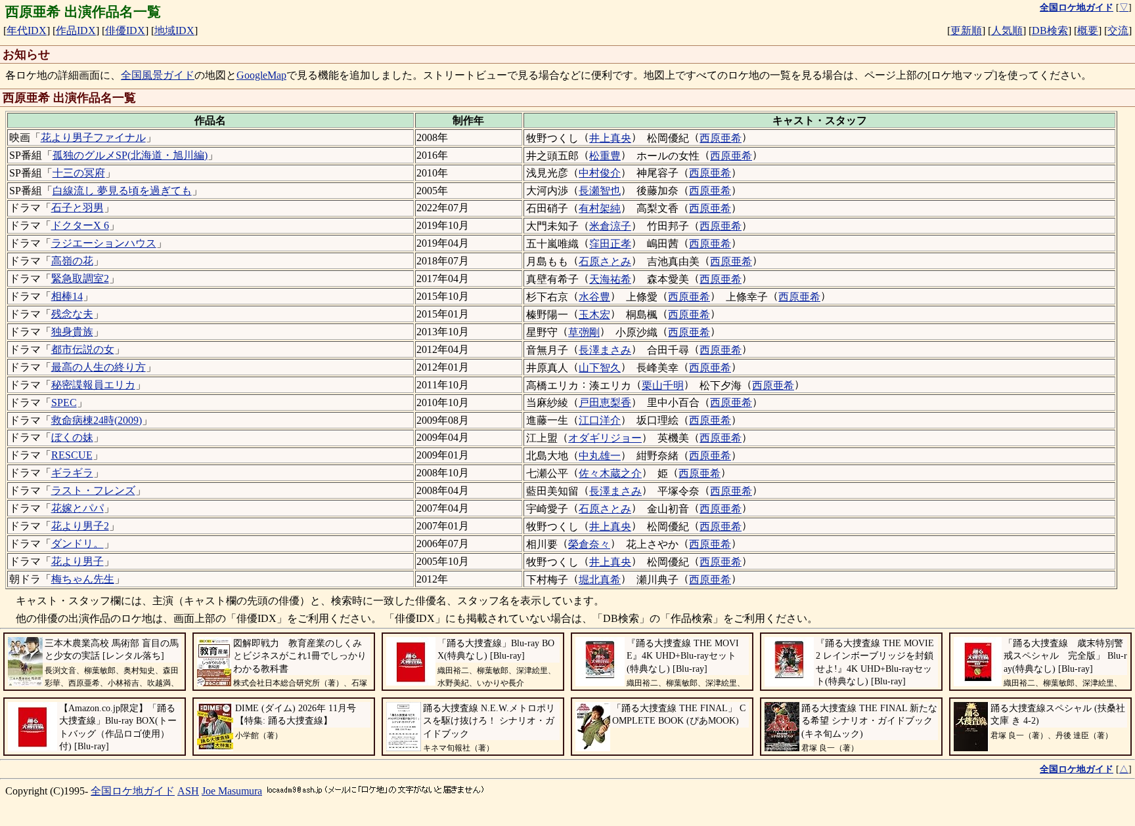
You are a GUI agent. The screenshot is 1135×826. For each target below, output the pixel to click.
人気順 (1007, 30)
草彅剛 (584, 332)
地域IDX (174, 30)
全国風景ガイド (157, 75)
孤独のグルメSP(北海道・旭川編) (130, 155)
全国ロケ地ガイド (133, 790)
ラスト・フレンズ (93, 490)
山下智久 (600, 367)
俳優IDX (125, 30)
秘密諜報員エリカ (93, 384)
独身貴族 (72, 331)
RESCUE (72, 455)
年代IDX (27, 30)
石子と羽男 (77, 207)
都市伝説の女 (82, 349)
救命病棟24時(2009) (96, 420)
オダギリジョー (605, 438)
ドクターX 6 (80, 225)
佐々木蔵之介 (610, 473)
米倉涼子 (610, 226)
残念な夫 (72, 314)
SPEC (64, 402)
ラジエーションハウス (103, 243)
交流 (1117, 30)
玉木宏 (594, 314)
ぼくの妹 (72, 437)
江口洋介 (600, 420)
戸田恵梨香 (605, 402)
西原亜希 (721, 138)
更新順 (966, 30)
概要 (1087, 30)
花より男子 (77, 561)
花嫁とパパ (77, 508)
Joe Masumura (232, 790)
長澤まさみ (605, 350)
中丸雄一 (600, 455)
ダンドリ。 (77, 543)
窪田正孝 (610, 243)
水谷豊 (594, 296)
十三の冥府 (79, 172)
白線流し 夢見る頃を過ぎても (122, 190)
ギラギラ (72, 472)
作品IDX (76, 30)
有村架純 (600, 208)
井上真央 (610, 138)
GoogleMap (261, 75)
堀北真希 (600, 579)
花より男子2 (80, 525)
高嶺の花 (72, 260)
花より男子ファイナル (93, 137)
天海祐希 (610, 279)
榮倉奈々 (589, 544)
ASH (188, 790)
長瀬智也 (600, 190)
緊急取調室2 (80, 278)
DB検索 (1050, 30)
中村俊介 (600, 172)
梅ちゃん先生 (82, 579)
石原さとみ (605, 261)
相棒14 (67, 296)
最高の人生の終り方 (98, 367)
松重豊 (605, 155)
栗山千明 (663, 385)
